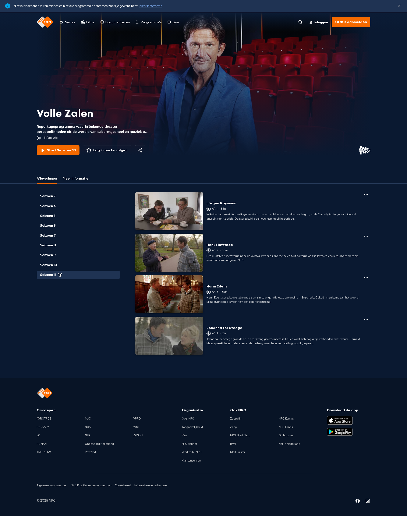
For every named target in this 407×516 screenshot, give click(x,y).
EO (38, 435)
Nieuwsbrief (189, 443)
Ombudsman (287, 435)
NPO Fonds (286, 427)
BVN (233, 443)
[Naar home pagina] (45, 22)
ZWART (138, 435)
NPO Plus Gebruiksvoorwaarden (91, 485)
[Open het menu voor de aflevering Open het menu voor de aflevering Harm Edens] (366, 277)
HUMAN (42, 443)
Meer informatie (150, 6)
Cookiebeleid (123, 485)
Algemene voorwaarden (52, 485)
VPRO (137, 418)
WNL (136, 427)
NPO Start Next (240, 435)
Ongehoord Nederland (99, 443)
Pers (184, 435)
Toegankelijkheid (192, 427)
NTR (87, 435)
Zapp (233, 427)
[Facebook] (357, 501)
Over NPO (188, 418)
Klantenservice (191, 460)
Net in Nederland (289, 443)
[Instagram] (367, 501)
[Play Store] (340, 432)
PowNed (90, 452)
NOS (88, 427)
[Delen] (140, 150)
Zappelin (235, 418)
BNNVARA (43, 427)
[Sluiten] (399, 5)
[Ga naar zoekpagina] (300, 22)
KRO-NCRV (44, 452)
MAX (88, 418)
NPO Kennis (286, 418)
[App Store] (340, 420)
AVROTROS (44, 418)
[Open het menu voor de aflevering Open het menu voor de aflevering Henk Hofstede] (366, 236)
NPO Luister (237, 452)
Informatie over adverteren (151, 485)
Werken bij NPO (192, 452)
